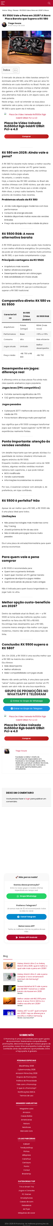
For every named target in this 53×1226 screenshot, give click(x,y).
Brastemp (26, 1173)
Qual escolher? (28, 1018)
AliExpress (26, 1155)
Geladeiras (26, 1205)
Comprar (26, 136)
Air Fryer (26, 1209)
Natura (26, 1123)
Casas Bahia (26, 1116)
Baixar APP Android (28, 937)
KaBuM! (26, 1144)
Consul (26, 1170)
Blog (10, 10)
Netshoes (26, 1127)
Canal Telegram (28, 917)
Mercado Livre (26, 1131)
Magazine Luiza (26, 1108)
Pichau (26, 1151)
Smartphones (26, 1198)
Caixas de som (26, 1201)
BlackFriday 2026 (26, 1066)
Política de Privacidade (26, 1080)
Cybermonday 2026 (26, 1069)
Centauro (26, 1162)
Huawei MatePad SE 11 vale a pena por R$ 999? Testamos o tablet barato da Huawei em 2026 (32, 989)
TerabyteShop (26, 1147)
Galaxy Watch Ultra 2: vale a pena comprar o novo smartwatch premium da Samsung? (32, 976)
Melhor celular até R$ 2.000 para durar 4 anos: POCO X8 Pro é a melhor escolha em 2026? (31, 1001)
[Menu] (3, 3)
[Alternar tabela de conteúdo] (14, 70)
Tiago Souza (14, 23)
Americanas (26, 1119)
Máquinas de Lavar (26, 1213)
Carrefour (26, 1159)
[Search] (49, 3)
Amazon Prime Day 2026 (26, 1073)
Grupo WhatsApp (28, 896)
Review (15, 10)
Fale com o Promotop (26, 1084)
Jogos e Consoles (26, 1190)
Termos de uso (26, 1095)
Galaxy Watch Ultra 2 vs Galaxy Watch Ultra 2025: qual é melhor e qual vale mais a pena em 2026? (32, 966)
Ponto (26, 1166)
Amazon (26, 1112)
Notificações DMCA (26, 1092)
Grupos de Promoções (26, 1077)
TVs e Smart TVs (26, 1186)
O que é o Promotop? (26, 1088)
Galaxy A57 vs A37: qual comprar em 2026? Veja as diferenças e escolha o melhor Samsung (32, 1013)
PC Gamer (26, 1194)
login (28, 798)
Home (4, 10)
